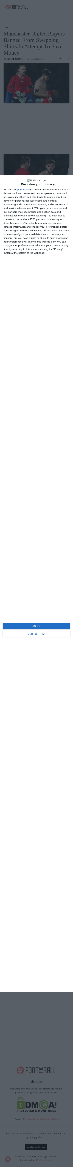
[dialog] (36, 583)
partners (22, 189)
